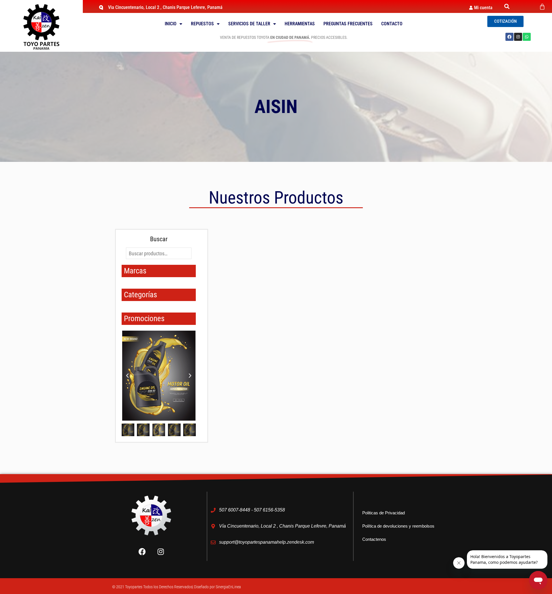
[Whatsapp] (527, 37)
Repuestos (202, 23)
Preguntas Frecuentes (348, 23)
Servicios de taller (249, 23)
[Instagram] (518, 37)
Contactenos (374, 539)
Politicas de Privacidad (383, 512)
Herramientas (300, 23)
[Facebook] (509, 37)
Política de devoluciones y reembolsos (398, 526)
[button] (507, 6)
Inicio (171, 23)
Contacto (391, 23)
